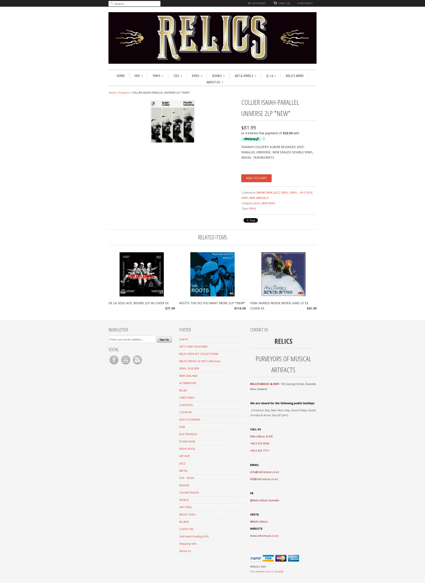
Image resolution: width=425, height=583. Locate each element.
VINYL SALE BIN (189, 368)
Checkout (305, 3)
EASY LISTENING (189, 419)
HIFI (139, 75)
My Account (257, 3)
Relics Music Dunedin (266, 500)
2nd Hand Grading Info (194, 536)
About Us (215, 82)
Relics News (295, 75)
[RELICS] (212, 38)
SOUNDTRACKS (189, 492)
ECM (182, 427)
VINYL (158, 75)
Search (183, 339)
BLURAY (184, 521)
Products (123, 92)
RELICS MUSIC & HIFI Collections (200, 361)
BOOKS (218, 75)
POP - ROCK (186, 478)
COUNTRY (185, 412)
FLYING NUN (187, 441)
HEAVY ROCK (187, 448)
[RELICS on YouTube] (126, 364)
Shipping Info (188, 543)
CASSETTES (186, 529)
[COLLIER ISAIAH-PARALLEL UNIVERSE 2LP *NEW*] (172, 141)
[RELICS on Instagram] (137, 364)
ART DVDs (185, 507)
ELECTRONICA (188, 434)
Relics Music (260, 521)
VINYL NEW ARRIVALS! (255, 198)
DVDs (197, 75)
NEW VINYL (269, 203)
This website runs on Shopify (266, 571)
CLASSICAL (186, 405)
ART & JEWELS (245, 75)
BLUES (183, 390)
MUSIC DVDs (187, 514)
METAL (183, 470)
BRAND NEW (264, 192)
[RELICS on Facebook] (114, 364)
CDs (178, 75)
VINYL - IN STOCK (301, 192)
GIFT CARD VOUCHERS (193, 346)
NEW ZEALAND (188, 375)
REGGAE (184, 485)
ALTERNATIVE (187, 383)
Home (121, 75)
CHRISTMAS (187, 397)
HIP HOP (184, 456)
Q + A (271, 75)
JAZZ (276, 192)
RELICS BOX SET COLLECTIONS (198, 354)
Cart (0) (284, 3)
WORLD (184, 500)
